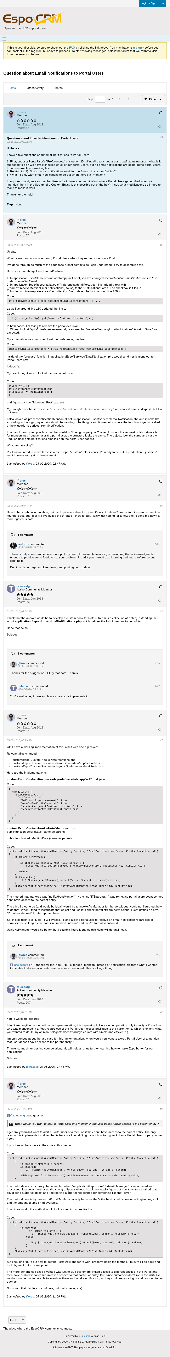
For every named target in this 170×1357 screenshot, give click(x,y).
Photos (58, 87)
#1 (161, 137)
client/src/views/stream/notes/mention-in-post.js (82, 409)
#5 (161, 740)
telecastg (22, 964)
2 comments (26, 653)
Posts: (21, 127)
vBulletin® (84, 1336)
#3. (157, 544)
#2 (161, 245)
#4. (157, 662)
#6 (161, 1012)
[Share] (159, 126)
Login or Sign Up (150, 3)
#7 (161, 1109)
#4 (161, 611)
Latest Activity (35, 87)
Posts (12, 87)
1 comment (25, 534)
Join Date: (23, 124)
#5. (157, 954)
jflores (30, 463)
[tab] (12, 88)
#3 (161, 505)
